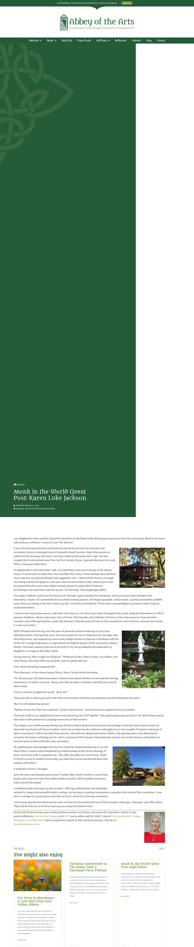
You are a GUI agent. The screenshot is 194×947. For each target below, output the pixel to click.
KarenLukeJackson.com (26, 824)
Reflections (121, 40)
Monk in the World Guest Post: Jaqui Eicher (140, 865)
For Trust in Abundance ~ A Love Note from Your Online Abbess (37, 901)
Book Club (67, 40)
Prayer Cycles (84, 40)
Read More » (22, 940)
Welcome (34, 40)
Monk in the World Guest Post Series (40, 509)
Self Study (101, 40)
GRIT (66, 816)
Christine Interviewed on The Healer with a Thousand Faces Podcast (88, 867)
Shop (149, 40)
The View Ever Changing (46, 816)
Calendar (136, 40)
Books (50, 40)
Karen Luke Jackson (25, 812)
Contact (161, 40)
